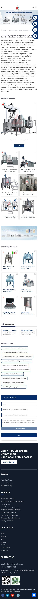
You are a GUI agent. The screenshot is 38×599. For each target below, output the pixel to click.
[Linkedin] (8, 595)
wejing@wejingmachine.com (14, 564)
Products (4, 536)
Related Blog (9, 324)
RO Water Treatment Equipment (11, 510)
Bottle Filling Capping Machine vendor (12, 374)
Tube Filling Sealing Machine (9, 515)
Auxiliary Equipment (7, 521)
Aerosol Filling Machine (8, 498)
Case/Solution (5, 547)
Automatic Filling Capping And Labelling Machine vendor (17, 356)
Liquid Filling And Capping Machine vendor (14, 387)
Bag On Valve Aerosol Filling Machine (12, 501)
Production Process (7, 480)
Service (3, 545)
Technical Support (6, 483)
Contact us (7, 462)
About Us (4, 542)
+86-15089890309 (9, 567)
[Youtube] (12, 595)
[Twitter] (18, 595)
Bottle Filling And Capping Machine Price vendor (15, 365)
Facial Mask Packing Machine (10, 507)
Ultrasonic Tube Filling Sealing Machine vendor (15, 348)
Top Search (17, 591)
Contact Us (4, 550)
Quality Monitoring (6, 485)
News (2, 539)
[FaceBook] (3, 595)
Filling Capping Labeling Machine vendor (13, 382)
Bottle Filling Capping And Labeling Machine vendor (16, 369)
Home (4, 30)
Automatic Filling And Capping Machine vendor (15, 352)
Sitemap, (4, 591)
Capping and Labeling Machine (10, 518)
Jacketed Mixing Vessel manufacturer (19, 30)
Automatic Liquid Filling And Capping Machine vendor (17, 361)
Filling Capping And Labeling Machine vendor (14, 378)
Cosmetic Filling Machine (8, 512)
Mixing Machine (5, 504)
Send (18, 435)
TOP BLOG (10, 591)
